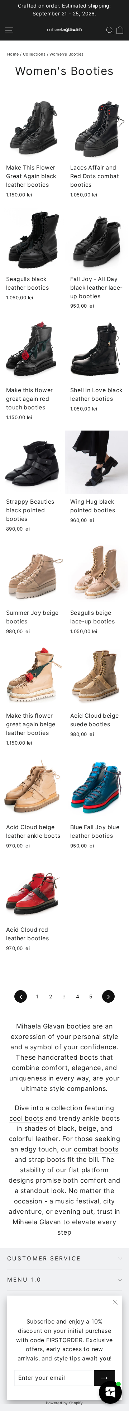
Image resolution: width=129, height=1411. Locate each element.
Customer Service (44, 1258)
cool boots (26, 1118)
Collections (34, 54)
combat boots (96, 1149)
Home (13, 54)
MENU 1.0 (24, 1279)
